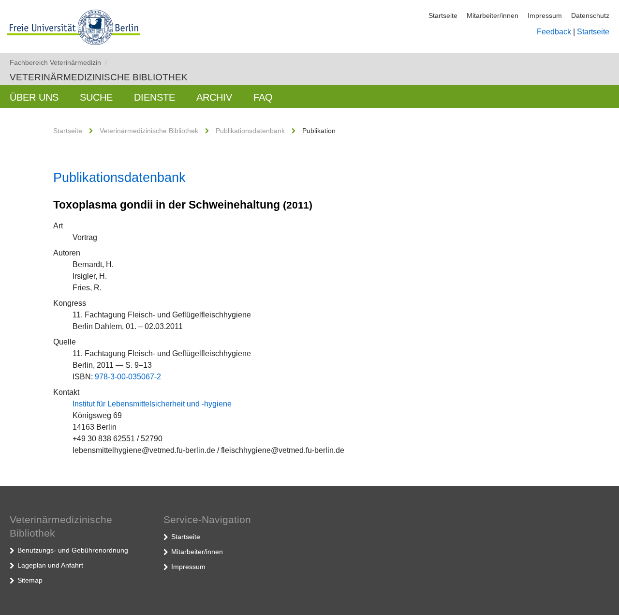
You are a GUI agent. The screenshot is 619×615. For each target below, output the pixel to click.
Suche (96, 97)
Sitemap (30, 580)
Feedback (554, 32)
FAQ (263, 97)
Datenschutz (590, 15)
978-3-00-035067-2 (128, 377)
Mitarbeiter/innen (492, 15)
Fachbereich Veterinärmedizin (58, 62)
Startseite (442, 15)
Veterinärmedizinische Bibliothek (99, 77)
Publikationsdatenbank (250, 131)
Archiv (214, 97)
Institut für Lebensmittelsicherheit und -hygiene (152, 404)
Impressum (545, 15)
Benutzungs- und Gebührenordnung (72, 550)
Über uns (34, 97)
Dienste (154, 97)
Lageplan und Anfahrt (50, 565)
